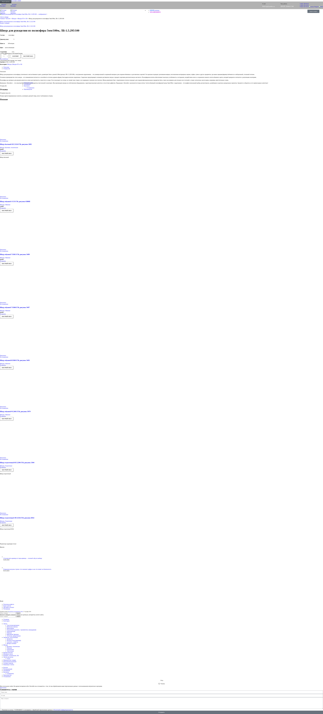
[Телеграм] (314, 6)
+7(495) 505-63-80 (304, 5)
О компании (30, 88)
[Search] (304, 11)
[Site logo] (5, 6)
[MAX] (321, 6)
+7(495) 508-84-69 (304, 3)
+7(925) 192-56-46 (304, 6)
